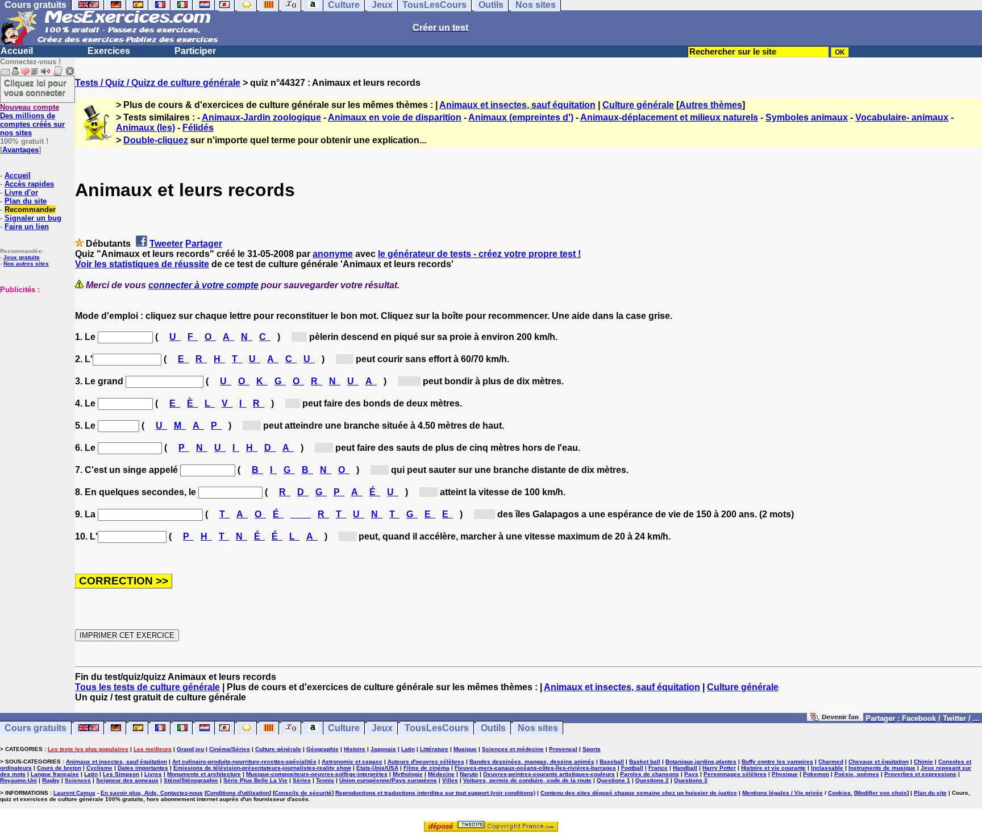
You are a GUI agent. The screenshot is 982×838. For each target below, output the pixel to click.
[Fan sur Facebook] (835, 718)
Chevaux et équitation (878, 761)
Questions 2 (652, 780)
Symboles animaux (806, 117)
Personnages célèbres (735, 774)
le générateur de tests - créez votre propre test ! (479, 254)
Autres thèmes (710, 105)
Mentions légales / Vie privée (782, 793)
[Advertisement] (34, 351)
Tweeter (166, 243)
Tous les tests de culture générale (147, 687)
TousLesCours (437, 728)
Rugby (51, 780)
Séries (302, 780)
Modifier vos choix (881, 793)
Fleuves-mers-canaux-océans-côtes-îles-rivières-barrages (535, 768)
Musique (465, 749)
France (658, 768)
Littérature (434, 749)
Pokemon (816, 774)
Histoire (354, 749)
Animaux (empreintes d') (520, 117)
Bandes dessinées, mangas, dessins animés (531, 761)
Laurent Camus (74, 793)
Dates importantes (143, 768)
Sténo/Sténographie (191, 780)
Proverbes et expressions (920, 774)
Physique (785, 774)
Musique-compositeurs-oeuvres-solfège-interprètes (317, 774)
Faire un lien (27, 226)
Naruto (469, 774)
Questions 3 (691, 780)
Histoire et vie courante (773, 768)
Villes (450, 780)
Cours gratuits (35, 728)
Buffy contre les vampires (777, 761)
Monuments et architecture (204, 774)
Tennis (325, 780)
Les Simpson (121, 774)
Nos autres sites (26, 263)
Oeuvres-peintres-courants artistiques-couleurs (549, 774)
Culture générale (638, 105)
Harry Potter (719, 768)
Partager (203, 243)
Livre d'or (21, 192)
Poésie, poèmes (856, 774)
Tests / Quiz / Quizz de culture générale (157, 83)
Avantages (20, 150)
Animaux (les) (145, 127)
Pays (691, 774)
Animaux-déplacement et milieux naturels (669, 117)
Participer (195, 51)
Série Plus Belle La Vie (255, 780)
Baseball (612, 761)
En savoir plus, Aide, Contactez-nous (152, 793)
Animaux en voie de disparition (394, 117)
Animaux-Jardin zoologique (261, 117)
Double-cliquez (155, 140)
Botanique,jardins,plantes (701, 761)
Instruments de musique (882, 768)
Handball (685, 768)
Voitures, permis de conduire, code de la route (527, 780)
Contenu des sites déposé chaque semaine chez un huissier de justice (638, 793)
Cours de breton (59, 768)
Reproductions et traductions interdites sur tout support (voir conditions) (435, 793)
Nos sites (538, 728)
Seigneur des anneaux (127, 780)
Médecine (441, 774)
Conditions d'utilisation (237, 793)
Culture (344, 728)
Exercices (109, 51)
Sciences (78, 780)
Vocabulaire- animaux (901, 117)
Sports (591, 749)
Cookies (839, 793)
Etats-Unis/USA (377, 768)
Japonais (383, 749)
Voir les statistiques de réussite (142, 264)
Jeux (382, 728)
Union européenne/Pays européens (388, 780)
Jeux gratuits (21, 257)
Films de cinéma (426, 768)
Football (632, 768)
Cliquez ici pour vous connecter (35, 87)
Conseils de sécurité (303, 793)
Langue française (55, 774)
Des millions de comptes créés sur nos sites (32, 120)
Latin (408, 749)
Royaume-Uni (18, 780)
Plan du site (26, 201)
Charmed (830, 761)
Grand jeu (190, 749)
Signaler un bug (33, 218)
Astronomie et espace (352, 761)
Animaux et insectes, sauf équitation (517, 105)
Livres (153, 774)
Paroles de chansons (649, 774)
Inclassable (827, 768)
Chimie (923, 761)
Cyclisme (99, 768)
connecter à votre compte (203, 285)
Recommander (30, 209)
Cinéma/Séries (229, 749)
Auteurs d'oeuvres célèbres (426, 761)
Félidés (198, 127)
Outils (493, 728)
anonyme (333, 254)
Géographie (322, 749)
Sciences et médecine (513, 749)
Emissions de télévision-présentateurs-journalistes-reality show (262, 768)
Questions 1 (613, 780)
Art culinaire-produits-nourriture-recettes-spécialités (244, 761)
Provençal (563, 749)
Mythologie (408, 774)
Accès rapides (29, 184)
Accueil (17, 51)
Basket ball (644, 761)
